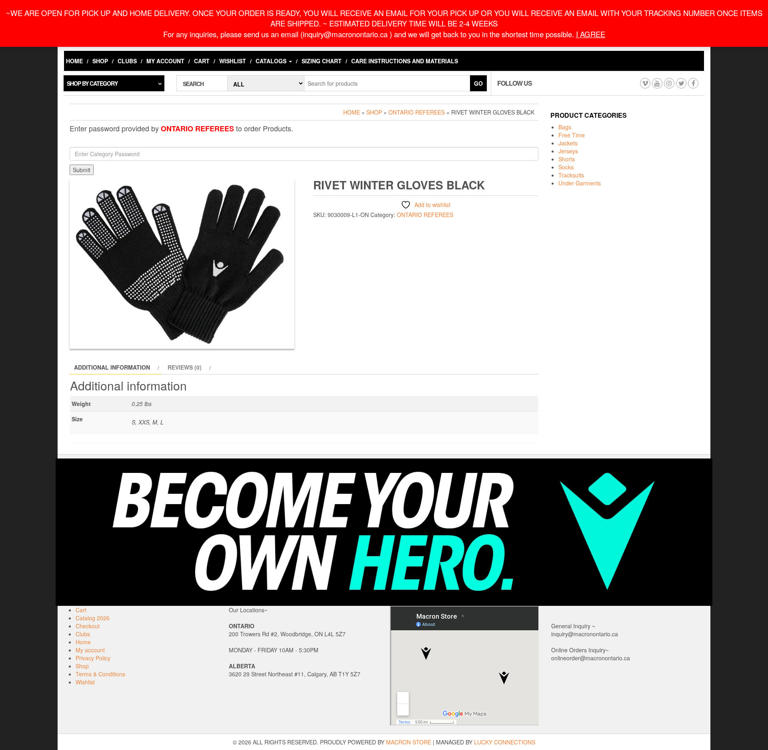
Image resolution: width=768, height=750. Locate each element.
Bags (564, 127)
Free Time (571, 135)
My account (165, 61)
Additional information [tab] (112, 367)
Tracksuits (571, 175)
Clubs (127, 61)
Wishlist (232, 61)
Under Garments (579, 183)
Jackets (568, 143)
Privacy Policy (93, 658)
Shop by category (92, 83)
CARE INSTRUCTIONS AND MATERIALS (404, 61)
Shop (100, 61)
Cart (202, 61)
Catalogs (272, 61)
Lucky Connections (504, 742)
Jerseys (568, 151)
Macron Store (408, 742)
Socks (566, 167)
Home (74, 61)
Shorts (566, 159)
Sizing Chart (322, 61)
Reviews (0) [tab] (185, 367)
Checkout (88, 626)
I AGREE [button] (590, 34)
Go (478, 83)
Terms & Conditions (100, 674)
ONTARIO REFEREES (416, 112)
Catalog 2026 (93, 618)
